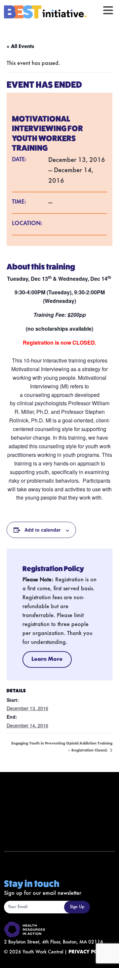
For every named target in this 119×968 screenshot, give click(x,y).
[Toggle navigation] (108, 10)
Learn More (46, 659)
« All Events (20, 46)
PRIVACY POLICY (88, 952)
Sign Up (77, 907)
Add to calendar (42, 529)
